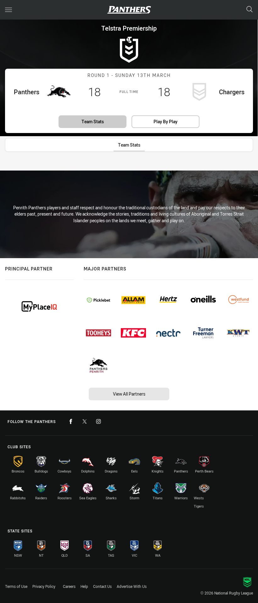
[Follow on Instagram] (98, 421)
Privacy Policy (43, 586)
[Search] (249, 10)
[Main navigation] (8, 9)
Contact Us (102, 586)
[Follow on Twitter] (84, 421)
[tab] (129, 144)
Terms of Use (16, 586)
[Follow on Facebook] (70, 421)
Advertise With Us (132, 586)
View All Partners (129, 394)
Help (84, 586)
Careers (69, 586)
